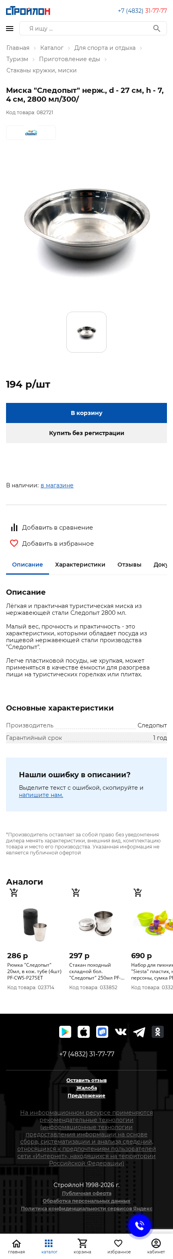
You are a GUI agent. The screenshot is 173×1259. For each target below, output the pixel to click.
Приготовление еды (69, 59)
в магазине (57, 485)
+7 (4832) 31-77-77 (86, 1054)
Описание (27, 564)
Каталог (52, 47)
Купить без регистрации (86, 433)
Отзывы (129, 564)
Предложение (86, 1096)
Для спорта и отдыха (105, 47)
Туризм (17, 59)
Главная (17, 47)
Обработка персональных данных (86, 1201)
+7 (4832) (142, 10)
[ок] (158, 1032)
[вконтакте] (121, 1032)
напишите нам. (41, 795)
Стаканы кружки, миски (41, 70)
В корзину (87, 413)
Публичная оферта (86, 1193)
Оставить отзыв (86, 1080)
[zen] (139, 1032)
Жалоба (86, 1088)
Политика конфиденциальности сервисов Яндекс (86, 1209)
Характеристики (80, 564)
